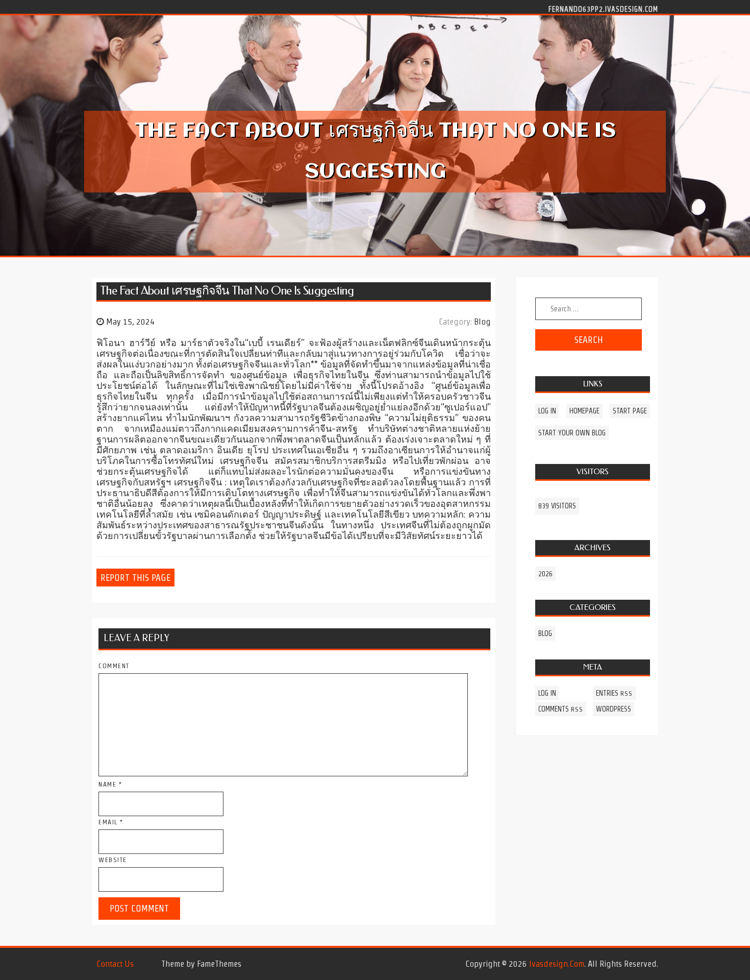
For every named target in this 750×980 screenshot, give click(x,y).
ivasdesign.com (556, 963)
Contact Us (115, 963)
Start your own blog (572, 433)
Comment (114, 666)
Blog (482, 321)
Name (110, 784)
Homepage (584, 411)
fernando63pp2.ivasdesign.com (603, 9)
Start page (630, 411)
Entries (614, 693)
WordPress (613, 709)
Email (110, 822)
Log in (547, 411)
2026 (545, 574)
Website (112, 860)
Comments (560, 709)
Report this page (135, 577)
